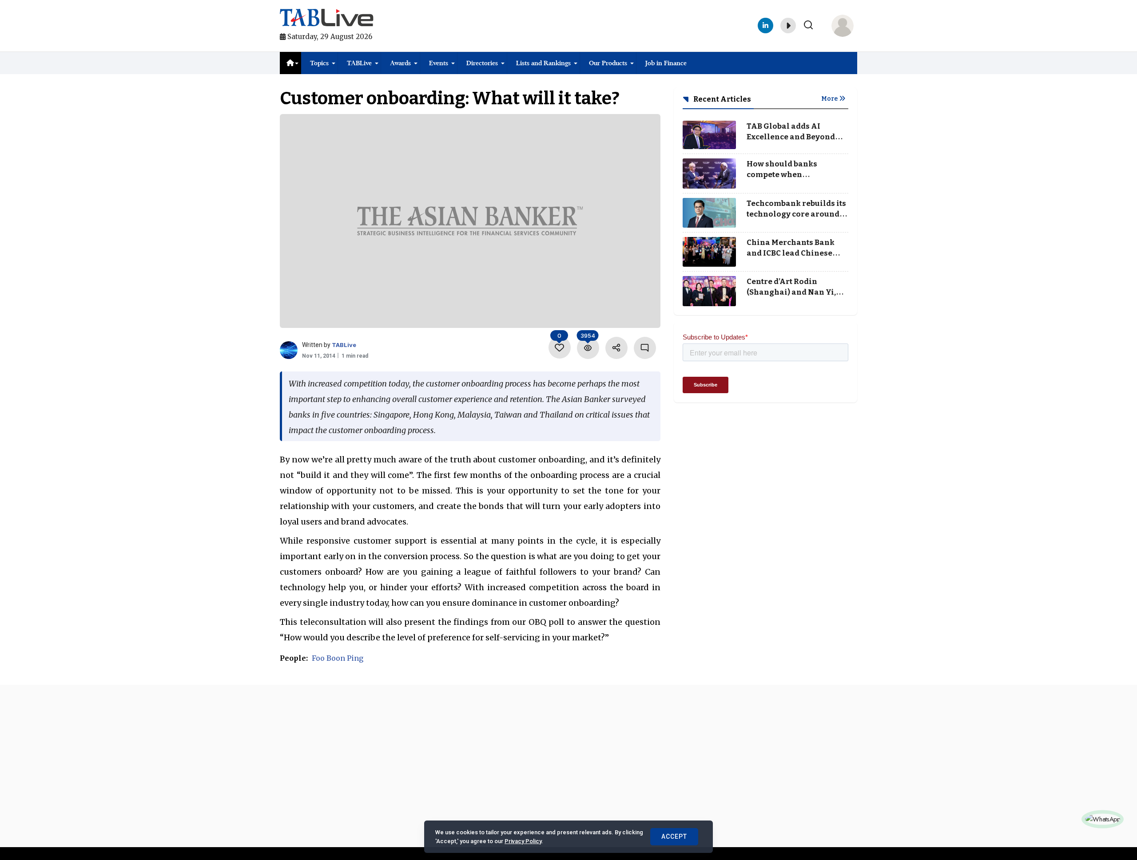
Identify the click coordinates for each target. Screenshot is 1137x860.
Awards (400, 63)
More (830, 99)
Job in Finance (666, 63)
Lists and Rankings (543, 63)
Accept (674, 836)
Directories (482, 63)
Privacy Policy (523, 841)
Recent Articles (721, 99)
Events (438, 63)
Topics (319, 63)
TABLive (359, 63)
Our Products (608, 63)
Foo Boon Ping (337, 658)
